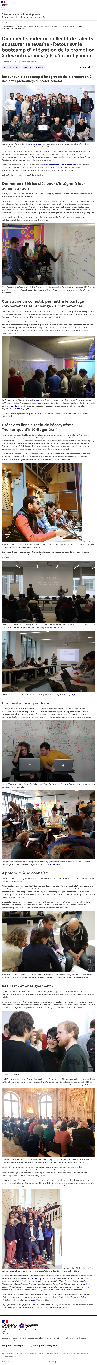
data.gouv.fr (69, 694)
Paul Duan (50, 1278)
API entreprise (82, 1284)
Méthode (27, 67)
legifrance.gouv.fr (37, 1345)
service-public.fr (20, 1345)
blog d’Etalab (62, 1294)
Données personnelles (80, 1353)
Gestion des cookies (9, 1356)
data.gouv (32, 1284)
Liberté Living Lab (34, 144)
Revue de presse (52, 1353)
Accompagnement (11, 67)
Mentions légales (7, 1353)
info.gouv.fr (6, 1345)
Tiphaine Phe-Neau (51, 864)
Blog (11, 23)
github (50, 1307)
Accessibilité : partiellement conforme (30, 1353)
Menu (94, 2)
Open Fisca (44, 1286)
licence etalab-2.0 (48, 1362)
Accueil (4, 23)
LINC (37, 624)
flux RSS (34, 1300)
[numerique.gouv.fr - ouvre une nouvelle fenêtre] (29, 1327)
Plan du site (66, 1353)
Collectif (39, 67)
